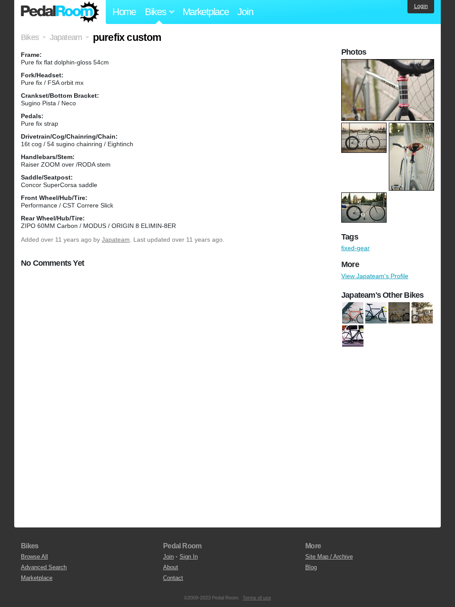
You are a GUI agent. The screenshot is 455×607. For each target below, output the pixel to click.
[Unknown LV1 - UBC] (422, 312)
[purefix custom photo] (388, 63)
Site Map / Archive (329, 556)
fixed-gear (355, 248)
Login (421, 6)
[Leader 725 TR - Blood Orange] (352, 312)
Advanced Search (44, 567)
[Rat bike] (399, 312)
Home (124, 11)
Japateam (116, 239)
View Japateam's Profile (374, 276)
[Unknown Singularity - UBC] (352, 335)
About (170, 567)
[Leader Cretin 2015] (375, 312)
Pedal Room (60, 12)
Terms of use (257, 597)
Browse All (34, 556)
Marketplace (206, 11)
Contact (173, 578)
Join (245, 11)
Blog (311, 567)
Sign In (189, 556)
